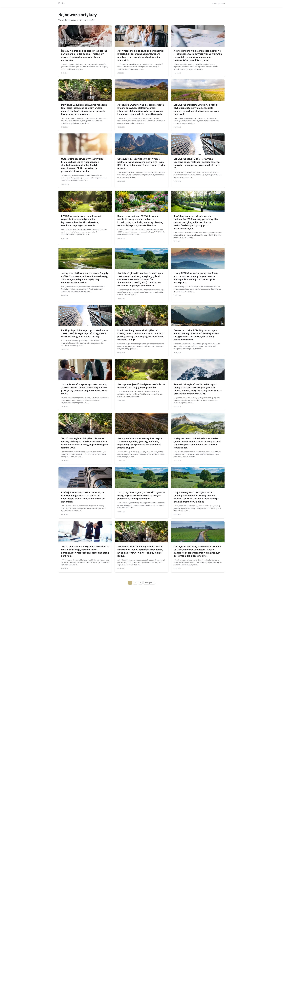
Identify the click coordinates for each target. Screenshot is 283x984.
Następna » (149, 583)
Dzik (61, 3)
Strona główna (218, 3)
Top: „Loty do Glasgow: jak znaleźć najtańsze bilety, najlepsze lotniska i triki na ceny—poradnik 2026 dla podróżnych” (141, 495)
